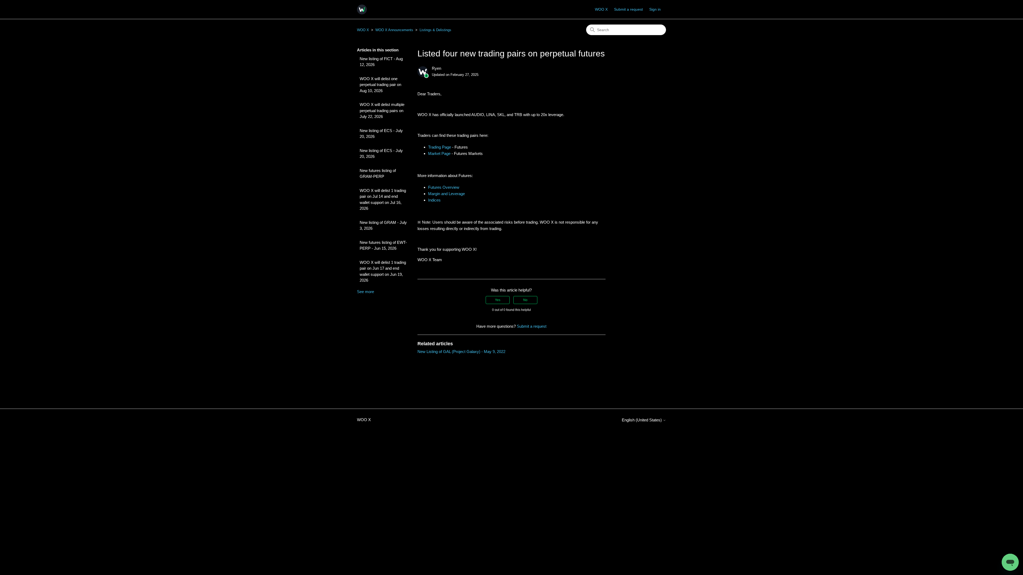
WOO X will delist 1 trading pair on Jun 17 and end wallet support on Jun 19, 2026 (383, 271)
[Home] (362, 9)
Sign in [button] (655, 9)
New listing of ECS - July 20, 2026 (381, 133)
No (525, 300)
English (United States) (642, 420)
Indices (434, 200)
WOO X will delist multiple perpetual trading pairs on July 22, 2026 (382, 110)
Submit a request (628, 9)
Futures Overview (443, 187)
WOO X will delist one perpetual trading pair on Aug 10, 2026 (380, 84)
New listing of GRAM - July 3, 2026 (383, 225)
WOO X (601, 9)
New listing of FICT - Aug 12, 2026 (381, 61)
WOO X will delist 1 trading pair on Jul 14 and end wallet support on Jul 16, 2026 (383, 199)
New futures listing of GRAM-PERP (378, 173)
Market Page (439, 153)
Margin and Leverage (446, 193)
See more (365, 291)
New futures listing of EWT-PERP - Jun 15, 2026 (383, 245)
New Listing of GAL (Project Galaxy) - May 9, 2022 (461, 351)
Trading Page (439, 147)
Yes (497, 300)
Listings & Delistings (435, 30)
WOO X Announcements (394, 30)
